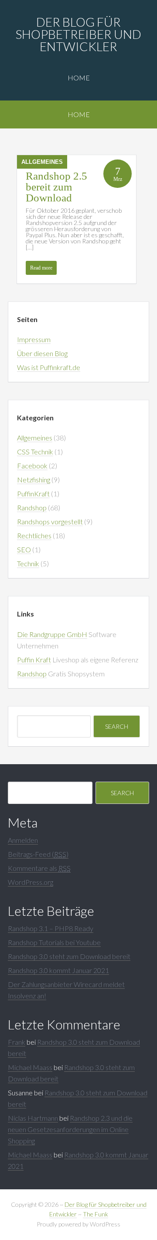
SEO (24, 549)
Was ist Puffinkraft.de (48, 367)
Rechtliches (34, 535)
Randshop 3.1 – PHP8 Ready (50, 928)
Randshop (32, 507)
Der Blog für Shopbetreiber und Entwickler (78, 34)
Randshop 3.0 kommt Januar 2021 (58, 970)
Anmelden (23, 840)
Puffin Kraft (34, 659)
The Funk (95, 1214)
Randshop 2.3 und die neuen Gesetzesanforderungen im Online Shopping (70, 1129)
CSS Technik (35, 451)
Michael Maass (30, 1067)
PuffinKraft (33, 493)
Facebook (32, 465)
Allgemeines (42, 162)
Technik (28, 563)
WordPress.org (30, 882)
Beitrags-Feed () (38, 854)
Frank (16, 1042)
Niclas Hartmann (33, 1118)
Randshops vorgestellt (50, 521)
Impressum (34, 339)
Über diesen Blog (42, 353)
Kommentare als (39, 868)
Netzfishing (33, 479)
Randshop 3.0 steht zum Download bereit (69, 956)
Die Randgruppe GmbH (52, 634)
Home (79, 77)
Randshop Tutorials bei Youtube (54, 942)
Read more (41, 268)
